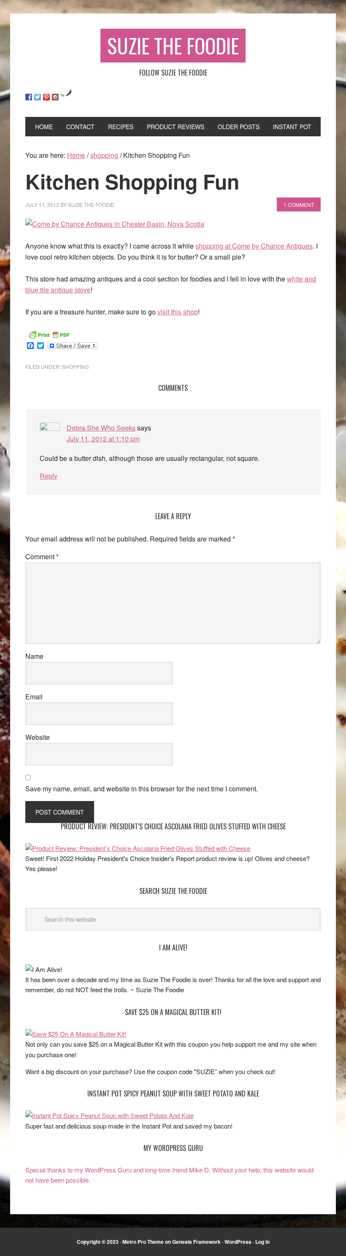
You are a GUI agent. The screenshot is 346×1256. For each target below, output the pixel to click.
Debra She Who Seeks (101, 428)
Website (37, 737)
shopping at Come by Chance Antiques (254, 246)
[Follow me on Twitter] (37, 97)
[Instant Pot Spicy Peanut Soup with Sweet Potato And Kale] (109, 1115)
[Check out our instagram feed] (55, 97)
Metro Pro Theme (143, 1241)
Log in (262, 1241)
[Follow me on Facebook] (28, 97)
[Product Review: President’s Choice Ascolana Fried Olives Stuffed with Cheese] (137, 848)
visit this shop (177, 312)
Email (34, 696)
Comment (42, 556)
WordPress (237, 1241)
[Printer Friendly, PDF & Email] (49, 334)
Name (34, 656)
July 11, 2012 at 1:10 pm (103, 439)
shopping (75, 366)
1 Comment (299, 204)
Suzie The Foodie (173, 45)
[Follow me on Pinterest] (46, 97)
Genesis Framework (196, 1241)
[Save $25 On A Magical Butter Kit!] (75, 1033)
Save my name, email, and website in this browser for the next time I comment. (141, 788)
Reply (48, 476)
